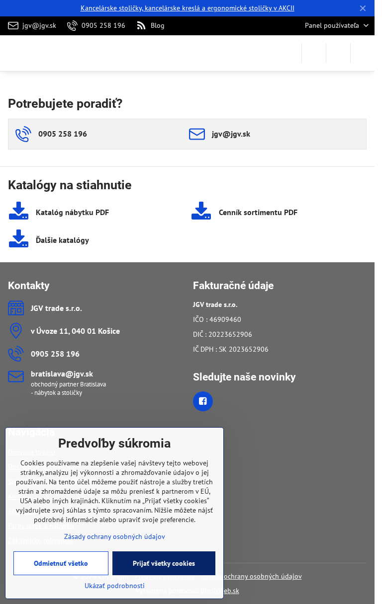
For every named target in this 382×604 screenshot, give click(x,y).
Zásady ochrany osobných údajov (251, 576)
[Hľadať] (314, 53)
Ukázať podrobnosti (115, 585)
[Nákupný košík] (338, 53)
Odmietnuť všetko (61, 563)
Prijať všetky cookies (164, 563)
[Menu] (363, 53)
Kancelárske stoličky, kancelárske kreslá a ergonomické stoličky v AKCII (187, 7)
